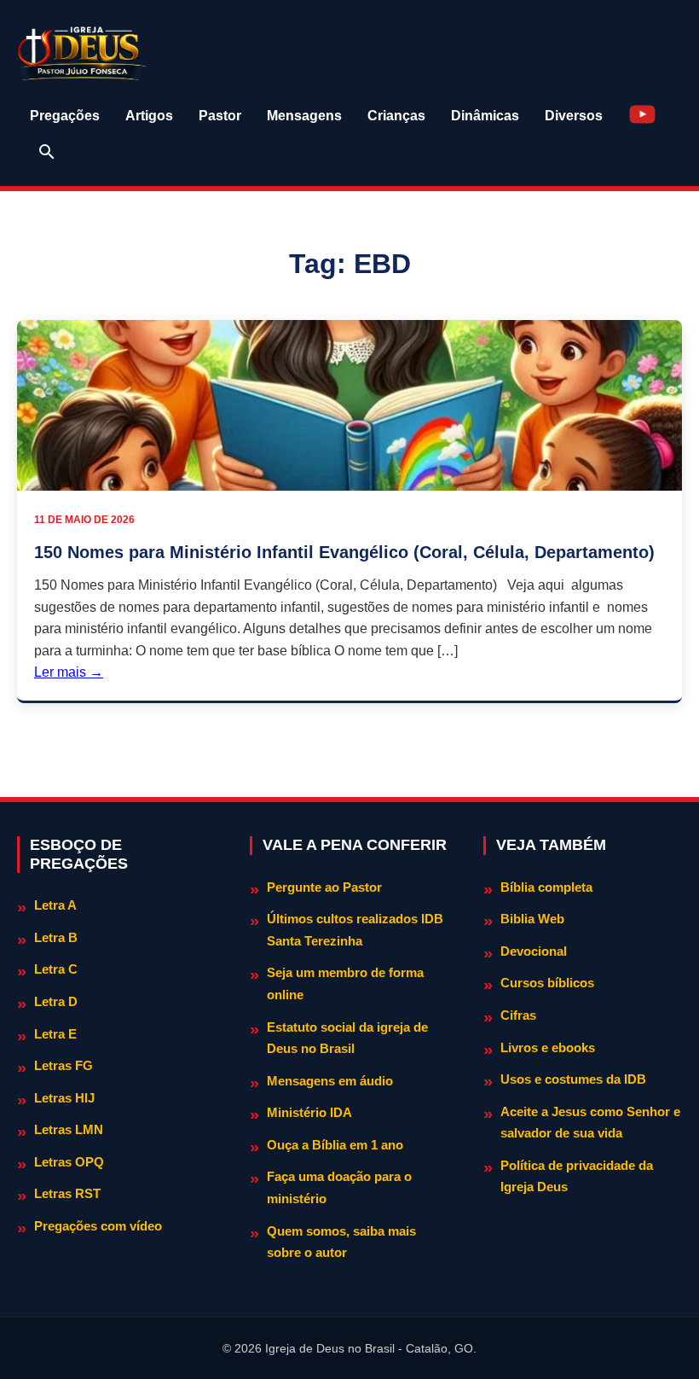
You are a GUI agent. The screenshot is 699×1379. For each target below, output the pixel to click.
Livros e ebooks (547, 1047)
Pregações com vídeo (98, 1226)
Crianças (396, 115)
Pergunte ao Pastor (324, 887)
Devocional (533, 951)
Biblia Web (532, 918)
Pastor (220, 115)
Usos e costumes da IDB (573, 1079)
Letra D (56, 1001)
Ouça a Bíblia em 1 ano (335, 1145)
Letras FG (63, 1065)
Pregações (65, 115)
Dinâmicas (485, 115)
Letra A (55, 905)
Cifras (518, 1015)
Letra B (56, 937)
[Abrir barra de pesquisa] (47, 152)
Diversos (574, 115)
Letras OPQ (69, 1162)
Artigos (149, 115)
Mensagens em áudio (330, 1081)
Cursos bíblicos (547, 982)
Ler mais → (68, 672)
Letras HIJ (64, 1098)
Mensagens (304, 115)
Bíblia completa (546, 887)
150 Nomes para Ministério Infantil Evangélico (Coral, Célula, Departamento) (344, 552)
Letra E (55, 1034)
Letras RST (67, 1193)
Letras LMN (68, 1129)
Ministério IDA (309, 1112)
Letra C (56, 969)
